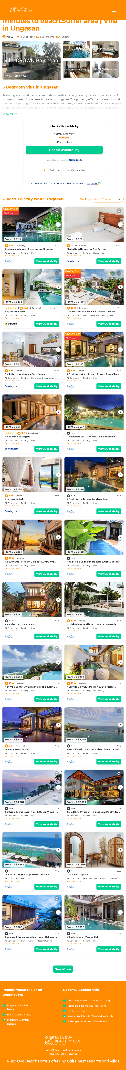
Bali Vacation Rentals (19, 1014)
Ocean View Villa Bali (17, 749)
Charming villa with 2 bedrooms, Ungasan (29, 249)
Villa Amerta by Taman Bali (82, 937)
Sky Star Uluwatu (15, 311)
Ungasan (15, 255)
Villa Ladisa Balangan (17, 436)
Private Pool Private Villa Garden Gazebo (91, 311)
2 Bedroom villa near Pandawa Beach (88, 499)
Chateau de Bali (14, 499)
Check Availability (64, 150)
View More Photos (17, 75)
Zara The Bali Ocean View (19, 624)
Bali (6, 255)
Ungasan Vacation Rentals (17, 1007)
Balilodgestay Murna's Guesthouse (25, 374)
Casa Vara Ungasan (78, 874)
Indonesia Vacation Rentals (18, 1021)
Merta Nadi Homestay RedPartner (86, 249)
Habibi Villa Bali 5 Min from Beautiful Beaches (93, 561)
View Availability (46, 261)
